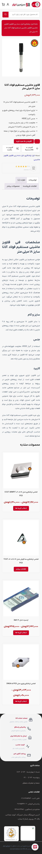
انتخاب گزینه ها (21, 508)
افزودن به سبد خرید (24, 141)
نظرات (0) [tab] (21, 180)
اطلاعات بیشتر (21, 569)
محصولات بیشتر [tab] (13, 186)
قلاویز (11, 24)
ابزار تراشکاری (28, 24)
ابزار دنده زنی (18, 24)
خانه (36, 24)
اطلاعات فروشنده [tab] (30, 186)
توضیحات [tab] (33, 180)
